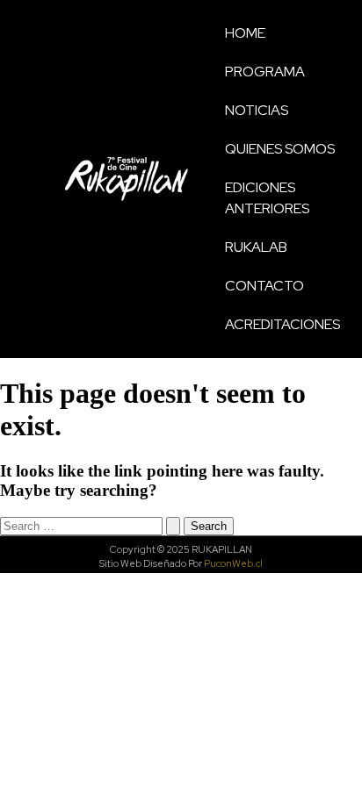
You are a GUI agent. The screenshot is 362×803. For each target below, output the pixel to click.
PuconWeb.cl (233, 563)
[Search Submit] (173, 526)
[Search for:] (92, 525)
